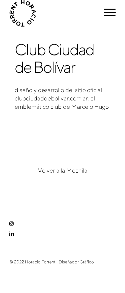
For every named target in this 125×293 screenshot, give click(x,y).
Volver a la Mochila (62, 171)
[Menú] (106, 13)
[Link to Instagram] (11, 224)
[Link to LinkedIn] (11, 234)
